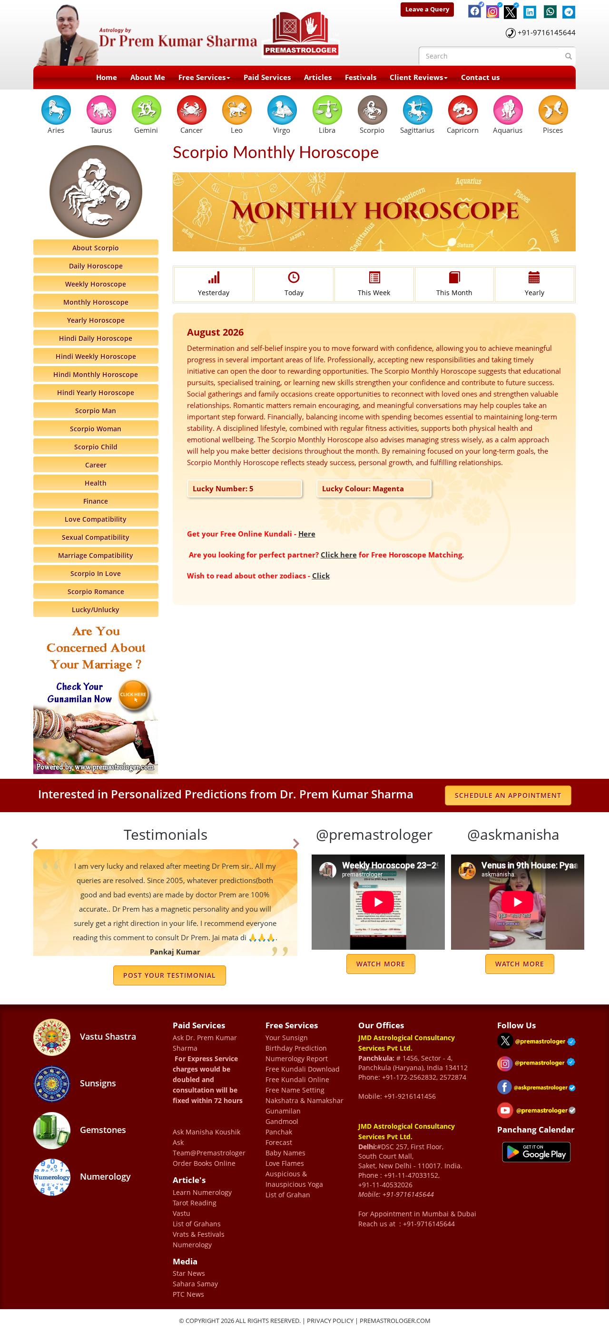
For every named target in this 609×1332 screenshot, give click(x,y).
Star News (189, 1273)
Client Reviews (416, 77)
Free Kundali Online (297, 1079)
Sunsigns (97, 1083)
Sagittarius (417, 130)
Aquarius (507, 130)
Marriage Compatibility (95, 555)
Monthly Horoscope (95, 302)
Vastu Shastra (107, 1036)
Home (106, 77)
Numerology (104, 1176)
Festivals (360, 77)
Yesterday (213, 292)
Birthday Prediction (296, 1048)
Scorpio (372, 130)
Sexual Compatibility (95, 537)
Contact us (480, 77)
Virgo (281, 130)
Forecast (278, 1142)
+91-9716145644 (547, 32)
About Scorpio (95, 247)
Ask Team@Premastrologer (209, 1147)
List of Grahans (197, 1223)
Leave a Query (427, 9)
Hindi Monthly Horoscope (95, 374)
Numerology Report (296, 1058)
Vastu (181, 1213)
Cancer (191, 130)
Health (96, 482)
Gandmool (281, 1121)
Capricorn (463, 130)
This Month (454, 292)
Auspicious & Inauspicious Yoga (294, 1179)
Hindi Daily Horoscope (95, 338)
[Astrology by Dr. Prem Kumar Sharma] (188, 32)
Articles (318, 77)
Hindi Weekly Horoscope (96, 356)
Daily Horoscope (96, 265)
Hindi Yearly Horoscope (95, 392)
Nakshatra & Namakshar (304, 1100)
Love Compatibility (96, 519)
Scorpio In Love (95, 573)
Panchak (278, 1131)
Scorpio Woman (95, 428)
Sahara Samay (195, 1283)
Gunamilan (283, 1110)
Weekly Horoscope (95, 283)
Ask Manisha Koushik (206, 1131)
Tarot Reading (194, 1202)
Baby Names (285, 1152)
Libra (327, 130)
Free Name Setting (294, 1089)
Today (294, 292)
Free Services (202, 77)
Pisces (553, 130)
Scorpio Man (95, 410)
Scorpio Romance (96, 591)
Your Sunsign (286, 1037)
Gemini (146, 130)
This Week (374, 292)
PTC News (188, 1294)
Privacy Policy (330, 1320)
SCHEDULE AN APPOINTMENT (508, 795)
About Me (147, 77)
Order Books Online (204, 1163)
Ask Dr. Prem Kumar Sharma (205, 1043)
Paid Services (267, 77)
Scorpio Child (96, 446)
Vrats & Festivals (199, 1234)
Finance (95, 501)
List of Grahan (287, 1194)
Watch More (380, 963)
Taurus (101, 130)
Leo (237, 130)
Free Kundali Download (302, 1069)
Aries (56, 130)
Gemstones (102, 1129)
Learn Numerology (202, 1192)
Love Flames (284, 1163)
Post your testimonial (169, 975)
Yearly (534, 292)
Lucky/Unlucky (95, 609)
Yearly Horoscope (96, 320)
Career (96, 464)
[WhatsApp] (548, 7)
